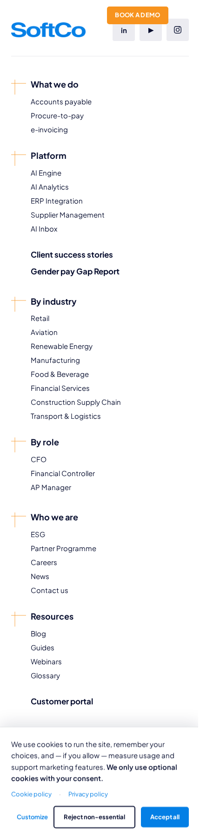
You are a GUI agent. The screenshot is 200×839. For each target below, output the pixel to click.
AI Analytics (50, 186)
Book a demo (137, 15)
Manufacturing (55, 359)
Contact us (49, 590)
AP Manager (51, 487)
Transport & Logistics (66, 415)
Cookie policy (31, 793)
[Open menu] (183, 14)
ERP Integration (57, 200)
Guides (42, 647)
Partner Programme (63, 548)
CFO (39, 459)
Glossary (45, 675)
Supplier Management (68, 214)
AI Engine (46, 172)
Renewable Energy (62, 345)
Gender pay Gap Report (75, 271)
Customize (32, 816)
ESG (38, 534)
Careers (44, 562)
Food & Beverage (60, 373)
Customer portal (62, 701)
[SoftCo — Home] (33, 14)
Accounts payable (61, 101)
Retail (40, 318)
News (40, 576)
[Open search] (93, 14)
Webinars (46, 661)
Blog (38, 633)
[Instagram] (178, 30)
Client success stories (72, 254)
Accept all (165, 816)
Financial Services (60, 387)
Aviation (44, 331)
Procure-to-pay (57, 115)
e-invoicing (49, 129)
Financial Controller (63, 473)
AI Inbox (44, 228)
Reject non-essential (94, 816)
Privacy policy (88, 793)
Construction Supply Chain (76, 401)
